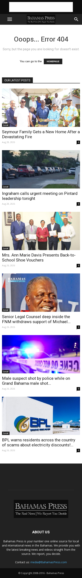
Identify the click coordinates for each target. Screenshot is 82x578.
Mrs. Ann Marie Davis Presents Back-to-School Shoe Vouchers (39, 257)
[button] (76, 19)
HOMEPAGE (53, 61)
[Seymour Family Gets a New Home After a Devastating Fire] (41, 108)
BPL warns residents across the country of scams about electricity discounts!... (38, 442)
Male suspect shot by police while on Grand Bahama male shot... (36, 381)
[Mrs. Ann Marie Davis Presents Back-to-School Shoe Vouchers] (41, 231)
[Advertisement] (41, 7)
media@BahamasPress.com (48, 562)
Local (5, 125)
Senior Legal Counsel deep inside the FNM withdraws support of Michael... (36, 319)
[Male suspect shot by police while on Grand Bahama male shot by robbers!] (41, 354)
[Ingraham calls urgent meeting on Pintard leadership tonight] (41, 169)
